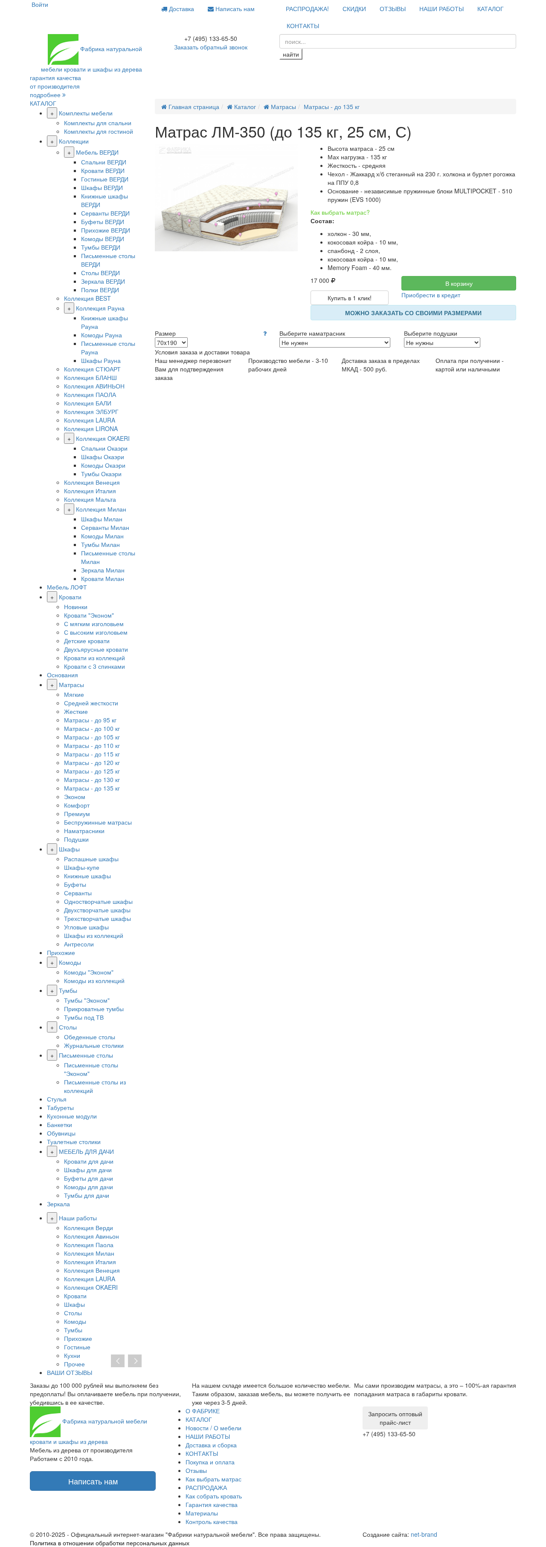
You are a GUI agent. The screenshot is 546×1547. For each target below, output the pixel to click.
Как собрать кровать (214, 1496)
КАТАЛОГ (490, 8)
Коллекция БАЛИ (87, 403)
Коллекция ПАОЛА (90, 394)
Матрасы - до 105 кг (92, 737)
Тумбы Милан (100, 544)
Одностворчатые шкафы (98, 901)
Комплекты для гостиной (98, 131)
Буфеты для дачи (88, 1178)
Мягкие (74, 694)
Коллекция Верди (88, 1227)
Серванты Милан (105, 527)
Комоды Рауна (101, 335)
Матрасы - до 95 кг (90, 720)
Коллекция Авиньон (91, 1236)
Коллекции (74, 141)
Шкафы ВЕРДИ (102, 187)
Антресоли (79, 944)
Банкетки (59, 1124)
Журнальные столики (94, 1045)
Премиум (77, 813)
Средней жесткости (91, 703)
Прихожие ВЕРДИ (105, 230)
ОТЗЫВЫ (393, 8)
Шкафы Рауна (101, 360)
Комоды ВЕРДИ (102, 238)
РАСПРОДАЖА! (307, 8)
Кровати (70, 596)
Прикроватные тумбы (94, 1008)
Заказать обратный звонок (210, 47)
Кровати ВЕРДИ (103, 170)
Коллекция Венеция (92, 482)
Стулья (57, 1099)
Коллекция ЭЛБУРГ (91, 411)
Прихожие (61, 952)
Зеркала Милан (103, 570)
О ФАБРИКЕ (203, 1410)
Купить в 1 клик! (350, 297)
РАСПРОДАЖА (206, 1487)
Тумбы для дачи (86, 1195)
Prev (118, 1361)
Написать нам (234, 8)
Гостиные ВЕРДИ (104, 179)
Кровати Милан (102, 578)
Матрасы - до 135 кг (92, 788)
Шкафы (69, 849)
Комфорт (77, 805)
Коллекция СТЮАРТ (92, 369)
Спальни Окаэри (104, 448)
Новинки (75, 606)
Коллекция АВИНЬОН (94, 386)
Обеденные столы (89, 1036)
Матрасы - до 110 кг (92, 745)
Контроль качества (212, 1521)
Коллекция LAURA (89, 420)
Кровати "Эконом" (89, 615)
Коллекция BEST (87, 298)
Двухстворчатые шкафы (97, 910)
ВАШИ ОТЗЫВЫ (69, 1372)
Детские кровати (87, 640)
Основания (62, 674)
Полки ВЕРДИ (100, 289)
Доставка (180, 8)
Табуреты (60, 1107)
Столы (68, 1027)
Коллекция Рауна (100, 308)
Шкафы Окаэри (102, 456)
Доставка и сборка (211, 1445)
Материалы (202, 1513)
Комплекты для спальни (97, 122)
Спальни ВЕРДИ (103, 162)
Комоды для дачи (88, 1186)
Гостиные (77, 1347)
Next (135, 1361)
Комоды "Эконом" (88, 972)
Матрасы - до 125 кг (92, 771)
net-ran (424, 1534)
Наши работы (78, 1217)
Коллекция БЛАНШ (90, 377)
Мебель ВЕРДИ (97, 152)
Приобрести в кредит (430, 294)
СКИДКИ (354, 8)
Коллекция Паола (88, 1244)
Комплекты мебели (86, 113)
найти (291, 54)
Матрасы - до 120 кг (92, 762)
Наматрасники (84, 830)
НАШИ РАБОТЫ (441, 8)
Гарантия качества (212, 1504)
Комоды (70, 962)
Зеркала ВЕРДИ (103, 281)
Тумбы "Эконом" (87, 1000)
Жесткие (76, 711)
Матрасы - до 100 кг (92, 728)
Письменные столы (86, 1055)
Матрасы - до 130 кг (92, 779)
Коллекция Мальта (90, 499)
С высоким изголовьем (96, 632)
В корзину (459, 283)
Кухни (72, 1355)
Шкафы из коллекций (93, 935)
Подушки (76, 839)
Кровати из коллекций (94, 657)
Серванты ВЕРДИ (105, 213)
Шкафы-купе (81, 867)
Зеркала (58, 1203)
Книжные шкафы (87, 875)
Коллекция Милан (101, 509)
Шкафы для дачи (88, 1169)
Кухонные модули (72, 1116)
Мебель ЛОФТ (67, 587)
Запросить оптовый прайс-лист (395, 1417)
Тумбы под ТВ (84, 1017)
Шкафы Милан (101, 519)
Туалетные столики (74, 1141)
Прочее (74, 1364)
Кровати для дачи (88, 1161)
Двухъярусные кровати (96, 649)
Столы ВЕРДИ (100, 272)
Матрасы (71, 684)
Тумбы (68, 990)
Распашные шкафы (91, 858)
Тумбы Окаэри (101, 473)
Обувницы (61, 1133)
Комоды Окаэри (103, 465)
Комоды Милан (102, 536)
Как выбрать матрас (213, 1479)
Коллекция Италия (90, 490)
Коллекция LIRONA (91, 428)
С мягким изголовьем (94, 623)
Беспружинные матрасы (98, 822)
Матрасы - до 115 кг (92, 754)
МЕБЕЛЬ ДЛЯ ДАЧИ (86, 1151)
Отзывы (196, 1470)
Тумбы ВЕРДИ (100, 247)
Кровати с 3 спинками (94, 666)
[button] (265, 333)
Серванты (78, 893)
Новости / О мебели (213, 1427)
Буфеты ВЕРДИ (102, 221)
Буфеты (75, 884)
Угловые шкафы (86, 927)
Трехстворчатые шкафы (97, 918)
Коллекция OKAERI (103, 438)
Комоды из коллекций (94, 980)
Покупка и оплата (210, 1462)
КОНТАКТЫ (303, 25)
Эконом (74, 796)
